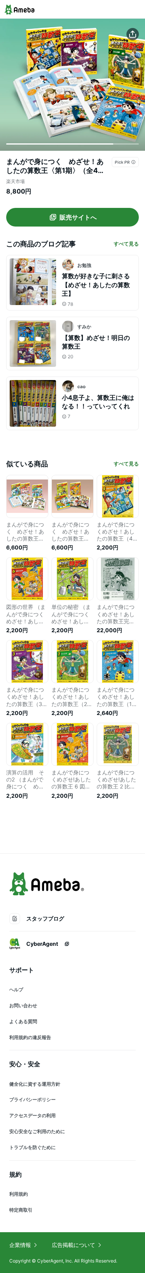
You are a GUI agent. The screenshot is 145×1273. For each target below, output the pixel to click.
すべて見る (126, 244)
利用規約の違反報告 (30, 1037)
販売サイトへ (78, 217)
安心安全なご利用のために (37, 1131)
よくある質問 (23, 1021)
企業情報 (20, 1245)
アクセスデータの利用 (32, 1115)
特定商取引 (20, 1210)
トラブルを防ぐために (32, 1147)
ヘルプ (16, 989)
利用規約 (18, 1194)
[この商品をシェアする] (132, 34)
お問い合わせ (23, 1005)
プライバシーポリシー (32, 1099)
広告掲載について (73, 1245)
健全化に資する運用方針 (34, 1084)
